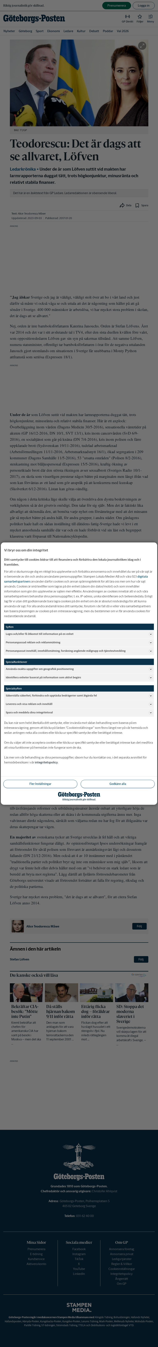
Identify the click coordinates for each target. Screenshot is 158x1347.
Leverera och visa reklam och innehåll (29, 704)
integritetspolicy (46, 762)
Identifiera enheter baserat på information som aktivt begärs (43, 677)
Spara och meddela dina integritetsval (29, 712)
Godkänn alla (117, 783)
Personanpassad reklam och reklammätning (33, 642)
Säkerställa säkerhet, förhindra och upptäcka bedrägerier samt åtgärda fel (51, 695)
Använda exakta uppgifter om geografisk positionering (40, 669)
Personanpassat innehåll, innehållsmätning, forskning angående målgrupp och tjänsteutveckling (65, 651)
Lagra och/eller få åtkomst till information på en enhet (39, 634)
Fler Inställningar (40, 783)
